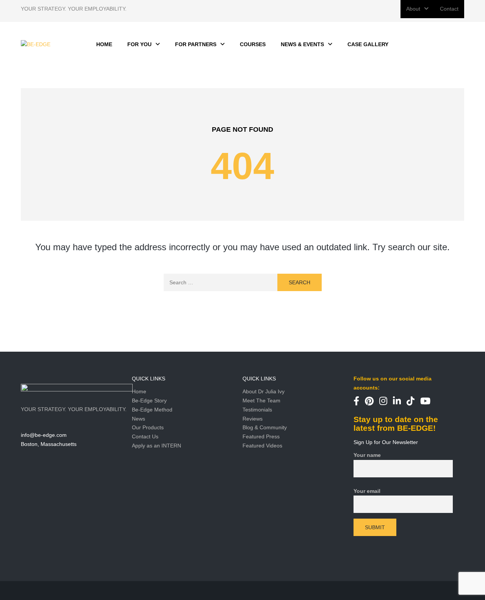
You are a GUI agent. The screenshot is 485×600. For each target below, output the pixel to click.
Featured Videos (262, 446)
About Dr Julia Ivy (263, 391)
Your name (367, 455)
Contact (449, 9)
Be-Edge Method (152, 410)
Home (139, 391)
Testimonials (257, 410)
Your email (367, 491)
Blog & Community (264, 427)
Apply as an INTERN (156, 446)
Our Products (148, 427)
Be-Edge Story (149, 400)
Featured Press (261, 436)
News (138, 419)
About (413, 9)
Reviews (252, 419)
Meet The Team (261, 400)
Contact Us (145, 436)
